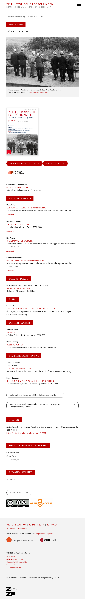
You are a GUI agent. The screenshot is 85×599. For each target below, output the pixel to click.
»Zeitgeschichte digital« (43, 534)
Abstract (10, 215)
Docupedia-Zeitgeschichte (16, 562)
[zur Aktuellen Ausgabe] (42, 87)
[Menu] (79, 4)
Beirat (32, 525)
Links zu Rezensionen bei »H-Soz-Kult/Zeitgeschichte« (33, 395)
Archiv (32, 17)
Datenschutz (22, 529)
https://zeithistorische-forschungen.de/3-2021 (26, 433)
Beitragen (52, 525)
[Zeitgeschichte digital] (22, 542)
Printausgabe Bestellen (22, 163)
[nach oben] (80, 594)
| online (15, 559)
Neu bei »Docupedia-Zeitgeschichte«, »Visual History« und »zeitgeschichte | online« (35, 405)
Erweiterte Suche (17, 493)
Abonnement (53, 163)
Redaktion (20, 525)
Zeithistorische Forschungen (16, 17)
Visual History (11, 565)
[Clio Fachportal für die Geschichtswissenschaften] (49, 542)
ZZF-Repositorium (13, 568)
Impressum (10, 529)
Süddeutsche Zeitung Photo (40, 92)
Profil (9, 525)
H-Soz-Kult (10, 557)
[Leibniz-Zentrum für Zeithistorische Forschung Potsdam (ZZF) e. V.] (13, 595)
